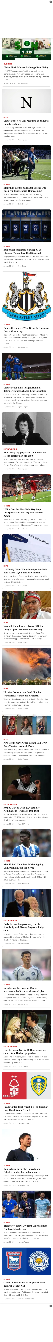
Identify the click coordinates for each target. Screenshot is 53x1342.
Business (8, 64)
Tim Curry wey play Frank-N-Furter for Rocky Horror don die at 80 (25, 454)
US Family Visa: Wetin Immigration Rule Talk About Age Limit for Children (25, 571)
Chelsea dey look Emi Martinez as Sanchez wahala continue (26, 122)
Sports (7, 184)
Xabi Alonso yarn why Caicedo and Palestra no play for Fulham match (22, 1170)
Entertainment (10, 449)
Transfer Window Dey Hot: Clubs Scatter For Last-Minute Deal (25, 1227)
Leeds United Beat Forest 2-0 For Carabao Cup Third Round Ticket (26, 1108)
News (6, 117)
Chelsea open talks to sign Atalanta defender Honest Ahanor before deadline (25, 389)
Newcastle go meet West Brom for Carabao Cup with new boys (26, 329)
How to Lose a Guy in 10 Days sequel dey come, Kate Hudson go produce (25, 1051)
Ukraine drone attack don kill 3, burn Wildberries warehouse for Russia (23, 694)
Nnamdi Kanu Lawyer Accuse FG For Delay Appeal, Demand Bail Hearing (23, 627)
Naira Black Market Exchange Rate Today (26, 67)
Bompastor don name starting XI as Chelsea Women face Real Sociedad (22, 251)
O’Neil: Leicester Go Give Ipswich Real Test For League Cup (24, 1284)
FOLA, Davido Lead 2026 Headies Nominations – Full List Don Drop (22, 809)
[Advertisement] (26, 19)
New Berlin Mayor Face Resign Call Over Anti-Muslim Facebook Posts (25, 744)
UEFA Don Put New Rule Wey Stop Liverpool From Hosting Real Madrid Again (23, 513)
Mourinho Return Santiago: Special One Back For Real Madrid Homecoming (25, 189)
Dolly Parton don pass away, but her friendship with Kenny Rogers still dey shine (24, 927)
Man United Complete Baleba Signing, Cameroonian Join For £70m (24, 866)
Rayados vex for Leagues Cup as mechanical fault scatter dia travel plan (24, 989)
